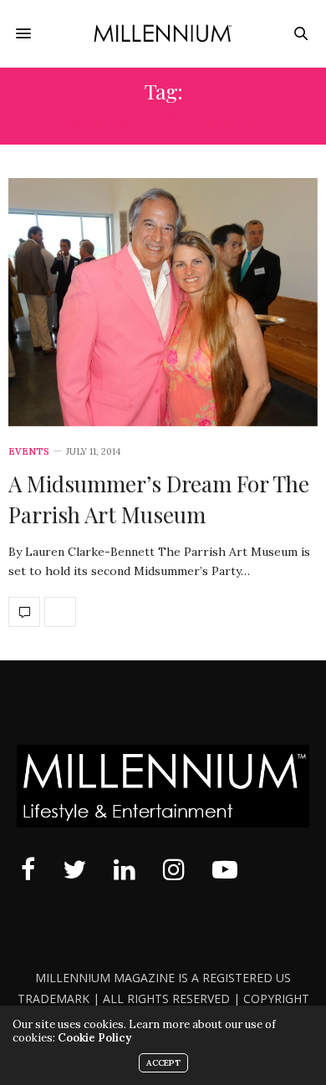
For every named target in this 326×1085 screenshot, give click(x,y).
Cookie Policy (94, 1038)
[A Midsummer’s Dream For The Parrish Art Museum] (163, 302)
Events (28, 451)
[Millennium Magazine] (163, 34)
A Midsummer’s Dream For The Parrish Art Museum (158, 498)
